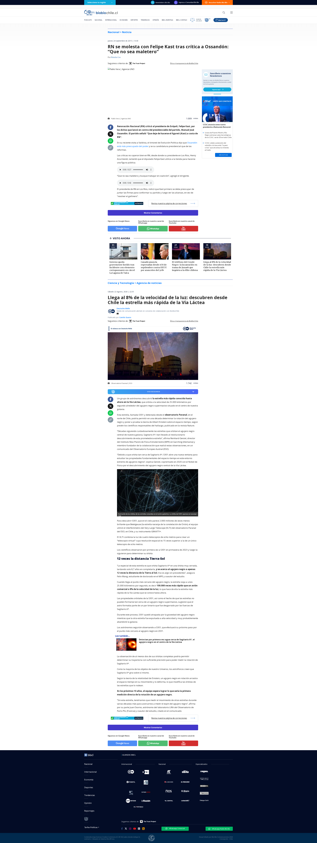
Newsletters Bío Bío (163, 2)
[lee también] (127, 644)
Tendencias (145, 20)
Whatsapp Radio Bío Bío (221, 829)
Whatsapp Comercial (177, 828)
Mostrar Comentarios (153, 213)
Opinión (156, 20)
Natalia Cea (115, 57)
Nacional (98, 20)
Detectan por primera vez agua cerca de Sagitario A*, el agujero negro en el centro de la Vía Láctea (167, 640)
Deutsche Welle (123, 308)
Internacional (111, 20)
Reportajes (89, 810)
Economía (124, 20)
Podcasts (88, 20)
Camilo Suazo (125, 317)
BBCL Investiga (167, 20)
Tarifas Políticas (91, 827)
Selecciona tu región (96, 2)
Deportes (134, 20)
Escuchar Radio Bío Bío (218, 2)
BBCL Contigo (181, 20)
